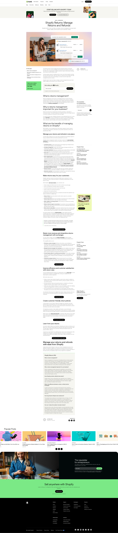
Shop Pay (86, 506)
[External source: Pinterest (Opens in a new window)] (91, 529)
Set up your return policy (59, 319)
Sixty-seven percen (55, 313)
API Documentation (77, 506)
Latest (46, 4)
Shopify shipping (67, 163)
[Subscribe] (91, 110)
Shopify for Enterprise (88, 509)
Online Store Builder (66, 519)
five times (48, 117)
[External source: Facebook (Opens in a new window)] (75, 529)
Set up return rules (59, 297)
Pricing (47, 1)
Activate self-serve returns (59, 229)
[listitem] (59, 438)
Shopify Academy (66, 509)
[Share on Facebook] (69, 420)
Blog (27, 4)
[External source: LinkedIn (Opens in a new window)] (88, 529)
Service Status (55, 512)
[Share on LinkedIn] (74, 420)
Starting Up (37, 4)
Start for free (88, 1)
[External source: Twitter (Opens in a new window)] (78, 529)
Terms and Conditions (91, 471)
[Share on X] (72, 420)
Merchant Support (66, 504)
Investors (54, 506)
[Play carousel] (59, 449)
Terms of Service (39, 530)
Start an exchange (59, 264)
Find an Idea (31, 4)
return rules (69, 272)
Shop (85, 504)
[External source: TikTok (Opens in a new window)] (86, 529)
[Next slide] (62, 449)
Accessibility (55, 523)
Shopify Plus (86, 507)
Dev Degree (76, 507)
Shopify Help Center (66, 506)
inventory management (53, 103)
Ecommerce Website (66, 523)
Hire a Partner (65, 507)
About (54, 504)
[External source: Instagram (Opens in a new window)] (83, 529)
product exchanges (60, 237)
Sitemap (52, 530)
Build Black (55, 521)
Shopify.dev (76, 504)
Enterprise (51, 1)
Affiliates (54, 509)
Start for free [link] (69, 88)
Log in (82, 1)
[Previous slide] (56, 449)
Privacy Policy (85, 115)
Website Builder (66, 521)
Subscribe (99, 468)
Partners (54, 507)
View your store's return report (59, 338)
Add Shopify (80, 298)
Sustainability (55, 519)
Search (89, 4)
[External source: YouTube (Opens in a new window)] (80, 529)
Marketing (41, 4)
